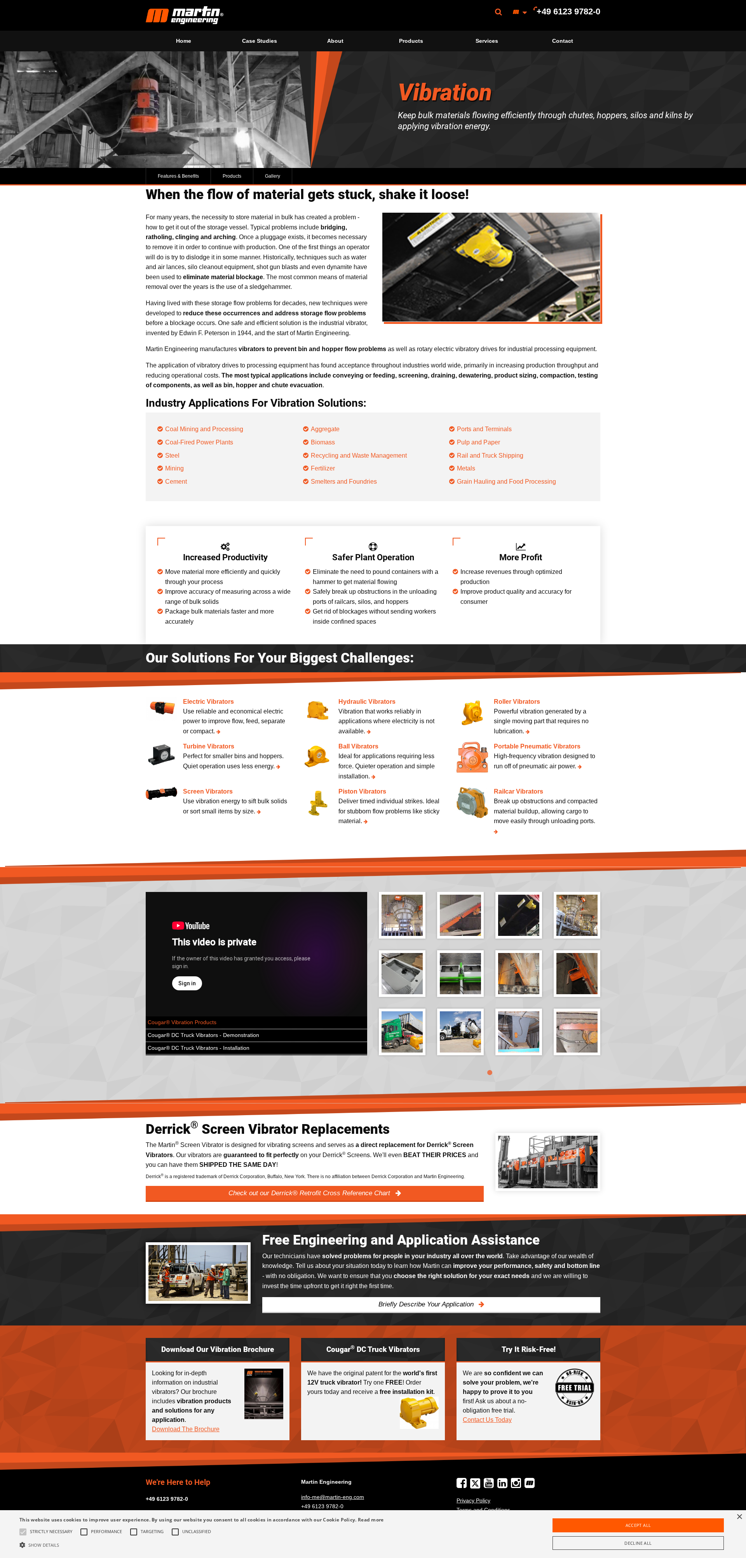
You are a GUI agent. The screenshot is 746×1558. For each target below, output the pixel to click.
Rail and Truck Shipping (490, 455)
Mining (174, 468)
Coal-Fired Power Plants (199, 442)
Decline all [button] (638, 1543)
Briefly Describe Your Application (427, 1304)
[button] (201, 1545)
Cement (176, 481)
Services (487, 41)
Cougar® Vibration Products (182, 1022)
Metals (466, 468)
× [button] (739, 1517)
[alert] (373, 1534)
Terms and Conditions (483, 1510)
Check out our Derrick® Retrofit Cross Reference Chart (310, 1193)
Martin (184, 15)
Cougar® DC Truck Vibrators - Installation (198, 1048)
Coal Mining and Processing (204, 429)
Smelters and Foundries (344, 481)
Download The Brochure (186, 1429)
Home (183, 41)
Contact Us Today (487, 1419)
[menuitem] (184, 15)
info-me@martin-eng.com (332, 1497)
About (335, 41)
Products (411, 41)
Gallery (272, 176)
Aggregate (325, 429)
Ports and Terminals (484, 429)
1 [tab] (489, 1073)
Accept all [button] (638, 1525)
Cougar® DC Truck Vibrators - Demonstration (203, 1035)
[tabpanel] (489, 979)
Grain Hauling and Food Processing (506, 481)
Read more (371, 1519)
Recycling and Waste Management (359, 455)
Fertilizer (323, 468)
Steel (172, 455)
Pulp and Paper (478, 442)
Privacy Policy (473, 1500)
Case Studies (259, 41)
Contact (562, 41)
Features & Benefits (178, 176)
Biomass (323, 442)
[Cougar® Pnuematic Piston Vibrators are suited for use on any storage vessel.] (577, 973)
